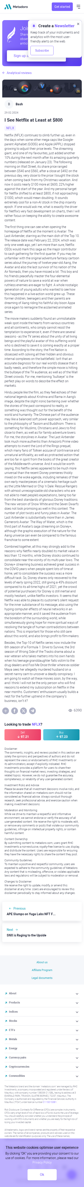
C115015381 (50, 1102)
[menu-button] (78, 6)
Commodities (17, 1075)
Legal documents (42, 978)
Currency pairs (17, 1057)
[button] (77, 993)
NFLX (10, 128)
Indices (13, 1011)
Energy (13, 1048)
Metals (13, 1039)
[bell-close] (78, 23)
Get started (62, 6)
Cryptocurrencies (19, 1066)
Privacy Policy (42, 1162)
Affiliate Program (42, 970)
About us (42, 962)
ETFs (12, 1030)
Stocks (13, 1020)
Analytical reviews (19, 73)
